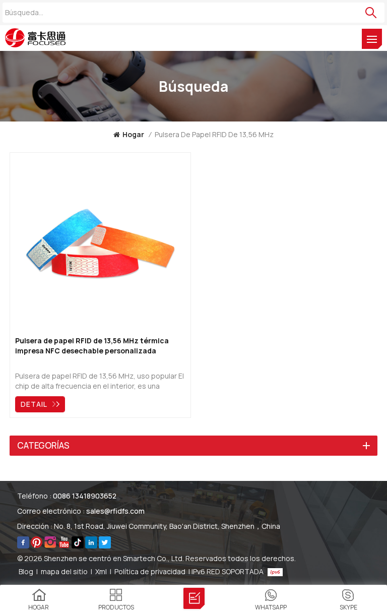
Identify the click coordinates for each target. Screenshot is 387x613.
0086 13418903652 (84, 496)
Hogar (133, 134)
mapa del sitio (64, 571)
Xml (101, 571)
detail (34, 404)
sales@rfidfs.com (115, 511)
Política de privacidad (149, 571)
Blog (26, 571)
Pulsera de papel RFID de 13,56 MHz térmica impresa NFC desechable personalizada (92, 345)
